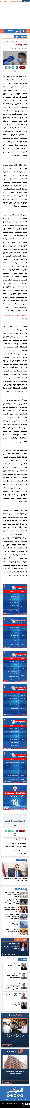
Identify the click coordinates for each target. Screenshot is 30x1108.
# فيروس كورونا (9, 847)
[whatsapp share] (9, 67)
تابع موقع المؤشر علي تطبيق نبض (15, 823)
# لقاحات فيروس (21, 843)
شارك (21, 67)
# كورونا (13, 843)
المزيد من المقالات (10, 954)
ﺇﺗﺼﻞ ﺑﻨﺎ (6, 1099)
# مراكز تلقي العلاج (21, 847)
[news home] (15, 1090)
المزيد (7, 1046)
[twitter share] (13, 67)
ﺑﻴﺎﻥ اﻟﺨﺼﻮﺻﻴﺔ (22, 1099)
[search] (2, 31)
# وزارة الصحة (22, 840)
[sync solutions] (26, 1104)
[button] (16, 1041)
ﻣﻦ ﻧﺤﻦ (13, 1099)
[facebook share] (17, 67)
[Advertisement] (15, 16)
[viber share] (6, 67)
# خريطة (14, 840)
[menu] (28, 31)
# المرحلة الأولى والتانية (19, 850)
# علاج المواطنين (21, 853)
